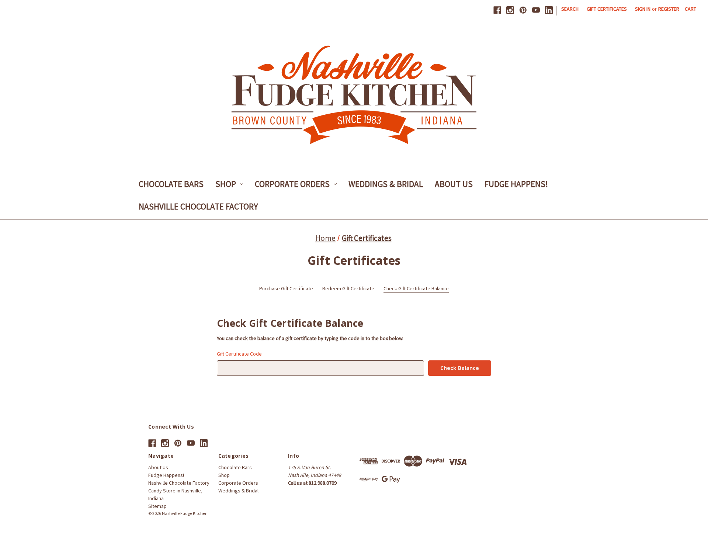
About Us (454, 184)
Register (668, 9)
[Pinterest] (523, 10)
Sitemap (157, 506)
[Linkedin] (549, 10)
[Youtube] (536, 10)
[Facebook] (497, 10)
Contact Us (292, 521)
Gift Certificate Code (239, 353)
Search (570, 9)
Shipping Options (410, 521)
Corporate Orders (292, 184)
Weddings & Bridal (385, 184)
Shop (225, 184)
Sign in (642, 9)
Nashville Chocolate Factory (198, 206)
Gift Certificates (607, 9)
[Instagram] (510, 10)
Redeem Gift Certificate (348, 288)
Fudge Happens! (516, 184)
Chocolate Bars (171, 184)
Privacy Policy (375, 521)
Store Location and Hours (332, 521)
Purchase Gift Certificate (286, 288)
